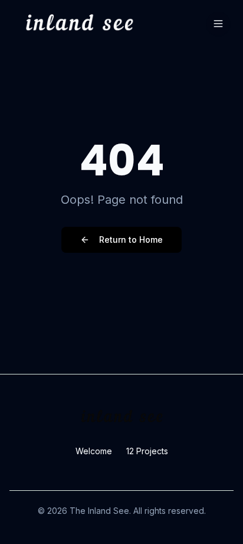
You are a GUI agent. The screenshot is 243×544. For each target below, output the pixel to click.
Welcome (93, 451)
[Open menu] (218, 23)
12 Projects (147, 451)
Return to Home (131, 239)
